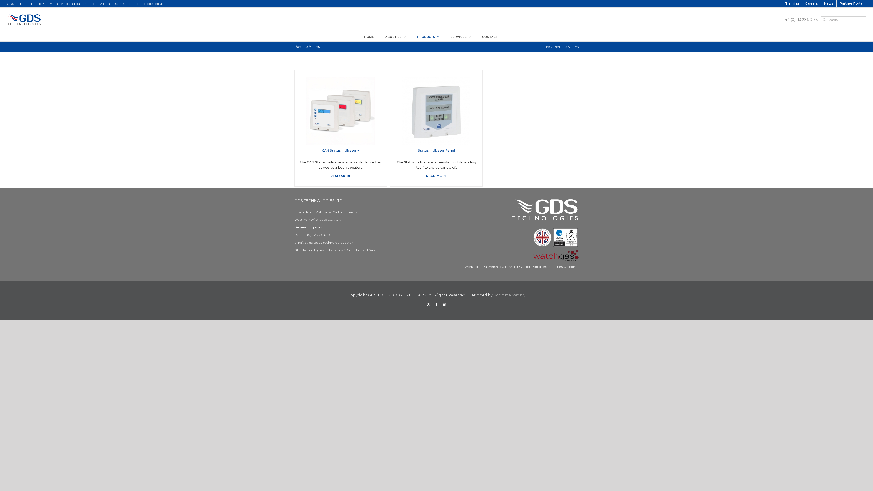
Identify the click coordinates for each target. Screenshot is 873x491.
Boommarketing (509, 295)
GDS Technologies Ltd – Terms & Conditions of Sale (335, 250)
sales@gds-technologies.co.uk (139, 4)
